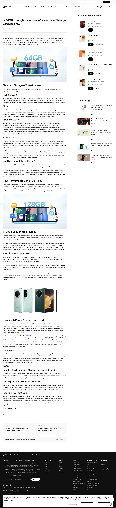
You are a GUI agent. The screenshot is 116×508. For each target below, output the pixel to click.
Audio (60, 470)
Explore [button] (91, 6)
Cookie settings (73, 504)
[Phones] (39, 7)
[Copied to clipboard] (10, 28)
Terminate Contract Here (78, 491)
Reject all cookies (87, 504)
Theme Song (47, 472)
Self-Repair (89, 489)
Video (46, 468)
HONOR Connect (104, 466)
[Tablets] (53, 7)
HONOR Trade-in (76, 481)
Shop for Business (76, 468)
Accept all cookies (104, 504)
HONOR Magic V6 (28, 6)
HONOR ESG (47, 470)
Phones (37, 6)
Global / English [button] (83, 2)
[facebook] (7, 28)
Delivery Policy (90, 466)
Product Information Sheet (96, 26)
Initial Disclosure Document (93, 483)
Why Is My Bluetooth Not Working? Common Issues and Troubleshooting (102, 107)
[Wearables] (61, 7)
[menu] (104, 6)
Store (110, 7)
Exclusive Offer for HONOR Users (79, 484)
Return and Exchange (77, 477)
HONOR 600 (91, 50)
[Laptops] (46, 7)
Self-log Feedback (91, 472)
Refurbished (75, 489)
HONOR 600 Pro (93, 35)
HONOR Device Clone (106, 469)
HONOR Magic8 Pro (94, 79)
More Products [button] (67, 6)
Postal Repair (90, 477)
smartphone (31, 38)
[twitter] (4, 28)
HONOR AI (76, 6)
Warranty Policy (90, 468)
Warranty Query (90, 470)
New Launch (75, 487)
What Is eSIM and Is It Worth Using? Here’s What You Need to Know (101, 132)
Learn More (99, 30)
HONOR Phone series (31, 336)
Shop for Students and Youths (77, 465)
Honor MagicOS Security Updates (92, 480)
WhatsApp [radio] (17, 475)
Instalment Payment (77, 472)
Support (84, 6)
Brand (46, 462)
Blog (46, 466)
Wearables (57, 6)
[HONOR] (6, 455)
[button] (91, 30)
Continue (106, 2)
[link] (101, 6)
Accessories (61, 472)
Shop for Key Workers (77, 470)
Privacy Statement (29, 466)
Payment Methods (77, 475)
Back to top (109, 455)
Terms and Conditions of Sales (92, 463)
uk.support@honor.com (10, 494)
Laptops (43, 6)
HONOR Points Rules (91, 491)
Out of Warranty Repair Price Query (92, 474)
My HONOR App (104, 468)
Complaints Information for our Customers (92, 486)
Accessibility (47, 474)
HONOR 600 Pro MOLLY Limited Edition (100, 64)
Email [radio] (6, 475)
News (46, 464)
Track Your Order (76, 474)
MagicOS (103, 464)
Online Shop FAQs (77, 479)
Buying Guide (76, 462)
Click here (10, 500)
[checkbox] (21, 465)
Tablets (50, 6)
